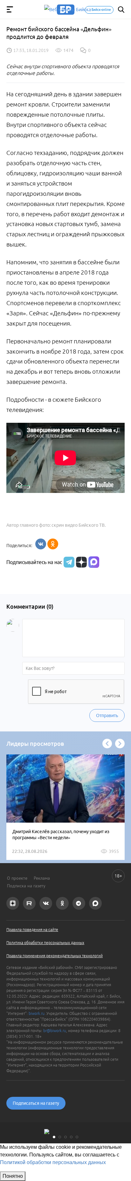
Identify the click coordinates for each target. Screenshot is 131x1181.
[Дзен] (80, 562)
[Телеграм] (68, 562)
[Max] (93, 562)
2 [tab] (60, 1137)
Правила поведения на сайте (32, 930)
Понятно (13, 1176)
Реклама (42, 878)
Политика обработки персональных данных (45, 943)
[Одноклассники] (52, 544)
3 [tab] (65, 1137)
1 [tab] (54, 1137)
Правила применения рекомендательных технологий (54, 956)
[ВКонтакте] (40, 544)
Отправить (107, 715)
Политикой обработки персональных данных (53, 1162)
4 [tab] (71, 1137)
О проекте (17, 878)
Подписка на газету (26, 886)
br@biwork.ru (54, 1031)
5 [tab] (77, 1137)
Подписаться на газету (36, 1103)
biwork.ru (37, 1013)
